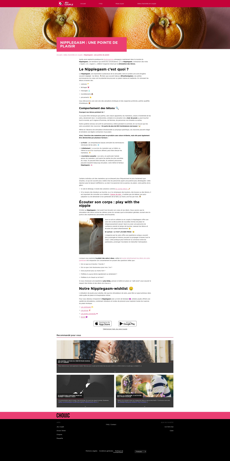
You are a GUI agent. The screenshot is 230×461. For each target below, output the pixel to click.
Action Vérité (61, 430)
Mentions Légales (91, 451)
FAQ (100, 3)
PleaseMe (60, 438)
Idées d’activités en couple (146, 3)
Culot (171, 430)
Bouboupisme (108, 59)
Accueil (83, 3)
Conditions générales (106, 451)
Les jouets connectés (88, 313)
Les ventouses (86, 307)
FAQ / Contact (111, 424)
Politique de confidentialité (118, 451)
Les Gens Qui (169, 427)
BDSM (83, 317)
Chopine (59, 434)
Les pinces (84, 310)
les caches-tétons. (121, 189)
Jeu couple (60, 427)
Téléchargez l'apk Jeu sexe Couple (115, 329)
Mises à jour (120, 3)
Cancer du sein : (116, 194)
